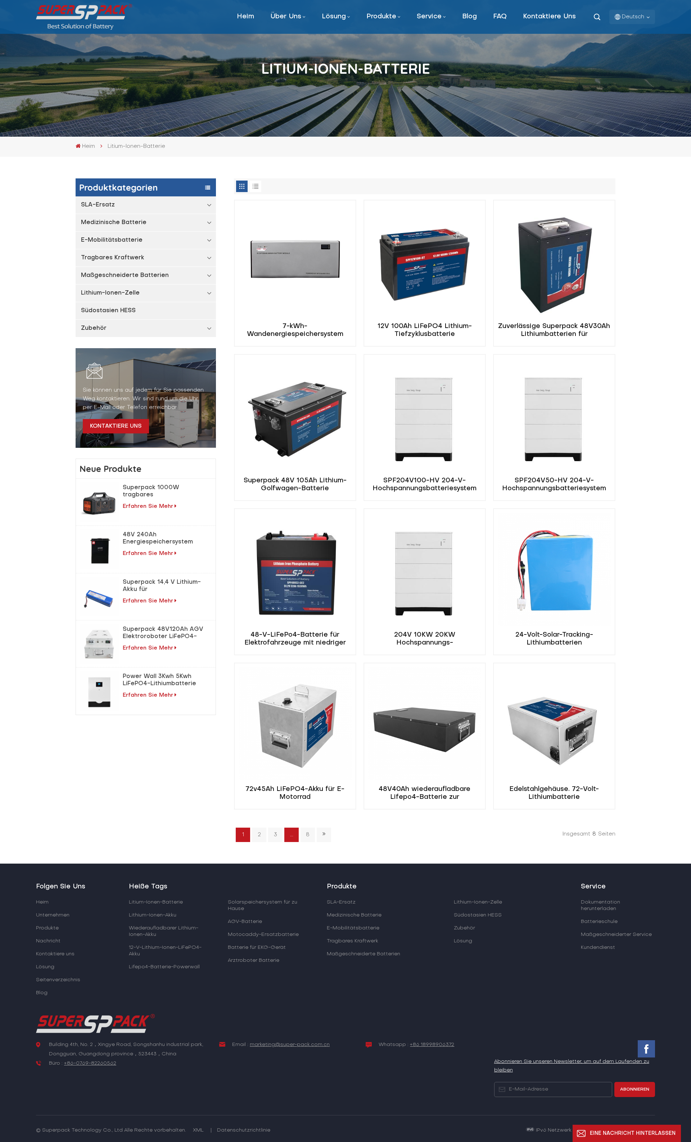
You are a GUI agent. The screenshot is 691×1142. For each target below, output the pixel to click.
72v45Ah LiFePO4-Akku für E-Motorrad (294, 793)
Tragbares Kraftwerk (112, 258)
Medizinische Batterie (113, 223)
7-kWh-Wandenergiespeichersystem (295, 330)
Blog (469, 17)
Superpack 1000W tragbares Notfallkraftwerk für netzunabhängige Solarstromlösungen (153, 492)
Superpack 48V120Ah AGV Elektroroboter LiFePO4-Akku (163, 633)
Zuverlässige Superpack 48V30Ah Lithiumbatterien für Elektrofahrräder (554, 330)
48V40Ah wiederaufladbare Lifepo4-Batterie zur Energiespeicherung (424, 793)
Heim (245, 17)
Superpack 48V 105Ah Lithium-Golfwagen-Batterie (295, 485)
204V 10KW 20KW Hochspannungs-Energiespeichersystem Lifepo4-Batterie (424, 639)
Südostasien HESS (108, 311)
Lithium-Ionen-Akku (152, 915)
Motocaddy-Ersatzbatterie (263, 934)
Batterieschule (599, 921)
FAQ (500, 17)
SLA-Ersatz (98, 205)
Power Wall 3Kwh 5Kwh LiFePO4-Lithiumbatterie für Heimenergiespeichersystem (165, 680)
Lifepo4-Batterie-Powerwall (164, 967)
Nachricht (48, 941)
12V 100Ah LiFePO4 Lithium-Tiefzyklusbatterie (425, 330)
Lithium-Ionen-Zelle (110, 293)
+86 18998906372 (432, 1044)
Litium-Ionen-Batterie (156, 902)
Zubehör (94, 328)
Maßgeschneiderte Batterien (125, 275)
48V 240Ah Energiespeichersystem (158, 538)
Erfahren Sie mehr (148, 506)
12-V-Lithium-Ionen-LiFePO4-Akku (165, 950)
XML (198, 1130)
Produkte (381, 17)
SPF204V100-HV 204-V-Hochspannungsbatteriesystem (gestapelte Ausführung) (424, 485)
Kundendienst (598, 947)
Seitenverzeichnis (58, 980)
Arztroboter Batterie (253, 960)
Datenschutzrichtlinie (243, 1130)
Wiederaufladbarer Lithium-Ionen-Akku (163, 931)
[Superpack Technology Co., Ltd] (84, 28)
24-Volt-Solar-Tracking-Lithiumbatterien (554, 639)
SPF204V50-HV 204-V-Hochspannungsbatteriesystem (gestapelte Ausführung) (554, 485)
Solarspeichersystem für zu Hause (262, 905)
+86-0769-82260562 (90, 1063)
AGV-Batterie (245, 921)
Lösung (334, 17)
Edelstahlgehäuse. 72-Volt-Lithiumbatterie (554, 793)
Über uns (285, 17)
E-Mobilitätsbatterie (112, 240)
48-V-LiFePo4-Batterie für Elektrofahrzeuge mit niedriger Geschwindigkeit (295, 639)
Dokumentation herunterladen (600, 905)
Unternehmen (52, 915)
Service (429, 17)
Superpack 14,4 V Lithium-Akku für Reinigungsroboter (162, 586)
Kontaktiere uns (549, 17)
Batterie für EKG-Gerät (257, 947)
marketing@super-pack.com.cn (290, 1044)
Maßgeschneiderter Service (616, 934)
